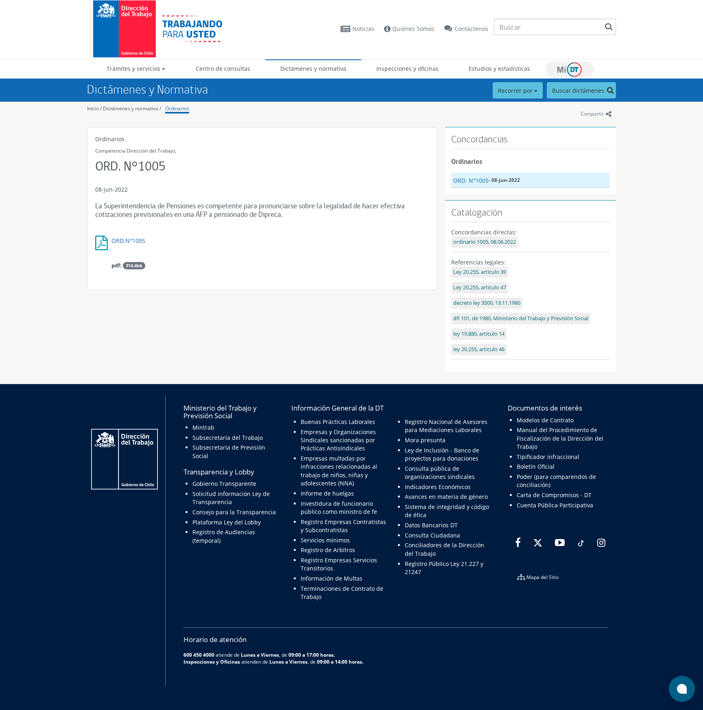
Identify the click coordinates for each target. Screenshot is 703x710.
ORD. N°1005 (471, 180)
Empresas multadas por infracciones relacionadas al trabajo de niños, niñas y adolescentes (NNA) (339, 470)
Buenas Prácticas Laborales (338, 422)
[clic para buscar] (609, 27)
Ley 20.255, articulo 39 (479, 272)
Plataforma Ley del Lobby (226, 522)
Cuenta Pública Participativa (555, 505)
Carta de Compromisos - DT (554, 495)
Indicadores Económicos (438, 487)
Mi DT (569, 69)
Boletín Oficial (536, 466)
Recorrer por (516, 90)
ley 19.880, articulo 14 (478, 333)
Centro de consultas (223, 68)
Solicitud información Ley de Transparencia (231, 498)
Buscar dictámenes (579, 90)
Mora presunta (425, 440)
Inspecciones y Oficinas (211, 661)
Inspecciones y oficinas (407, 68)
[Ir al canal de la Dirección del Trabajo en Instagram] (600, 543)
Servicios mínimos (325, 540)
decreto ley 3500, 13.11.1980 (486, 302)
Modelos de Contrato (545, 420)
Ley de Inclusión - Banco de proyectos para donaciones (442, 454)
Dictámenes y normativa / (132, 108)
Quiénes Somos (412, 29)
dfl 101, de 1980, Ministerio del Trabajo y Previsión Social (520, 318)
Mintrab (203, 427)
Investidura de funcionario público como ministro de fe (339, 508)
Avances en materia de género (446, 496)
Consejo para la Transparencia (234, 512)
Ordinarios (177, 108)
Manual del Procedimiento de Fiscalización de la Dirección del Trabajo (560, 438)
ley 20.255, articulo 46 (478, 349)
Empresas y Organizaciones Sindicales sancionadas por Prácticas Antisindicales (338, 440)
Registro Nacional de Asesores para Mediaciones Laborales (446, 426)
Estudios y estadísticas (499, 68)
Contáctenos (471, 29)
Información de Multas (331, 578)
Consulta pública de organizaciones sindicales (440, 473)
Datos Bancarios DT (431, 525)
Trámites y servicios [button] (134, 68)
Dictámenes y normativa (313, 68)
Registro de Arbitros (328, 550)
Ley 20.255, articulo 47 (479, 287)
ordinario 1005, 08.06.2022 (484, 241)
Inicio (93, 108)
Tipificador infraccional (548, 457)
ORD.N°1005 (128, 241)
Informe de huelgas (327, 493)
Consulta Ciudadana (432, 535)
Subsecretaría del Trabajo (227, 437)
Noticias (363, 29)
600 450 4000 (198, 654)
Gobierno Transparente (224, 483)
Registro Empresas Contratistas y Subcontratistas (343, 526)
